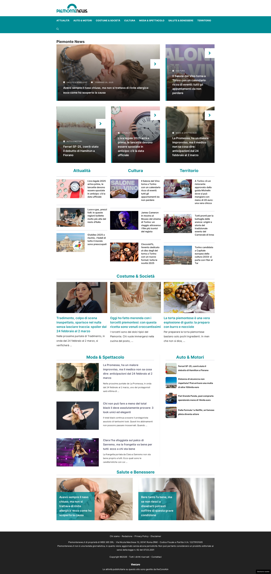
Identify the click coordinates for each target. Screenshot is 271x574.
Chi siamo (115, 536)
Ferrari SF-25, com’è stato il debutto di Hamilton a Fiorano (81, 151)
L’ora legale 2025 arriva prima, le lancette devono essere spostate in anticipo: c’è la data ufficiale (135, 146)
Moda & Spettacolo (151, 20)
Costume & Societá (108, 20)
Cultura (129, 20)
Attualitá (62, 20)
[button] (57, 29)
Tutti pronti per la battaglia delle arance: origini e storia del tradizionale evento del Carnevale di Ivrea (204, 225)
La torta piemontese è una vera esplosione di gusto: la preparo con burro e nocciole (187, 322)
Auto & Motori (82, 20)
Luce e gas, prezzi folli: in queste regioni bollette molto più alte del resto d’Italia (97, 216)
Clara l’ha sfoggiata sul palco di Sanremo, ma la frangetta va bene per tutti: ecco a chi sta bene (127, 445)
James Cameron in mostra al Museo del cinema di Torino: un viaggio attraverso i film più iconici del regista (151, 222)
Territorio (204, 20)
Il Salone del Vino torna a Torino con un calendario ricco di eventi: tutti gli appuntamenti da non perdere (189, 84)
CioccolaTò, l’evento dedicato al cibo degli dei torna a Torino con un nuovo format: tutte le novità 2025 (150, 253)
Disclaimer (156, 536)
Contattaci (156, 557)
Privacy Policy (141, 536)
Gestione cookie (263, 572)
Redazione (127, 536)
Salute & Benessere (180, 20)
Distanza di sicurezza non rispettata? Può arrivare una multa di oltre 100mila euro (195, 383)
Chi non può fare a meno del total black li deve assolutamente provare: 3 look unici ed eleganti (128, 408)
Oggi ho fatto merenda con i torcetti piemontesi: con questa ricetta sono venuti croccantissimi (135, 322)
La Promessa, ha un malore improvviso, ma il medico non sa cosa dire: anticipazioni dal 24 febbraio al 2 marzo (190, 146)
